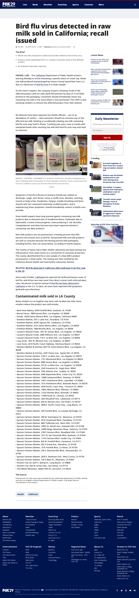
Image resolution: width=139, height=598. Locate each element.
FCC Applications (100, 558)
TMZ (4, 558)
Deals (50, 555)
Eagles (96, 525)
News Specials (122, 527)
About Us (98, 546)
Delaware (6, 530)
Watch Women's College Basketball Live (125, 572)
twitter (121, 590)
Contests (6, 550)
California (40, 75)
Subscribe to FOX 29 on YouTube (105, 224)
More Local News (9, 533)
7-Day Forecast (31, 519)
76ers (96, 533)
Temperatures (31, 530)
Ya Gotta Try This (54, 533)
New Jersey (7, 527)
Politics (74, 516)
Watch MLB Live (122, 557)
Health (40, 47)
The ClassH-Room (9, 555)
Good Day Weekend (55, 522)
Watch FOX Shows (9, 560)
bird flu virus (42, 84)
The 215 (28, 563)
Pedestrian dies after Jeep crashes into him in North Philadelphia (100, 61)
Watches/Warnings (32, 533)
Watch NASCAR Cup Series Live (126, 561)
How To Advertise (100, 560)
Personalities (98, 563)
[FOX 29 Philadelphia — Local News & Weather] (10, 4)
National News (8, 535)
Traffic (50, 527)
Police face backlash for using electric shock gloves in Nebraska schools (101, 81)
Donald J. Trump (77, 525)
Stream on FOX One (126, 546)
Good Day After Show (56, 519)
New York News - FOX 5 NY (79, 556)
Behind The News (32, 555)
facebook (117, 590)
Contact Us (98, 552)
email (134, 590)
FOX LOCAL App (77, 550)
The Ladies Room (32, 565)
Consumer (52, 552)
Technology (52, 560)
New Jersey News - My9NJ (80, 552)
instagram (126, 590)
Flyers (96, 527)
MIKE (27, 550)
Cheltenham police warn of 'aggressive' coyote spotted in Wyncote (113, 213)
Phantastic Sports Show (102, 519)
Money (51, 546)
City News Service (30, 47)
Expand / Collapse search (135, 4)
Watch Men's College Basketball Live (124, 568)
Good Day (53, 516)
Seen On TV (52, 535)
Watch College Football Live (125, 553)
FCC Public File (99, 555)
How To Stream (122, 519)
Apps (96, 550)
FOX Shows (7, 552)
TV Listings (98, 565)
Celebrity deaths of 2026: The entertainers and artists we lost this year (101, 101)
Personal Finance (54, 558)
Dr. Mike (51, 540)
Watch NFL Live (122, 550)
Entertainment (10, 546)
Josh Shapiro (75, 527)
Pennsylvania (7, 525)
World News (7, 538)
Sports (97, 516)
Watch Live (52, 530)
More (101, 4)
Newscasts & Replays (124, 522)
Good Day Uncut (54, 538)
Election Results (76, 522)
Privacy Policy (109, 148)
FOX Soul (120, 533)
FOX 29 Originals (33, 546)
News (5, 516)
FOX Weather (30, 525)
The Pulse (29, 568)
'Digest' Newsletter (55, 525)
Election (74, 519)
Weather (30, 516)
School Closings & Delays (34, 522)
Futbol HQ (97, 522)
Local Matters (122, 538)
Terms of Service (108, 150)
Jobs (95, 568)
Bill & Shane (30, 558)
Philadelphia (7, 522)
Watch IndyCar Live (123, 564)
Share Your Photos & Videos (10, 564)
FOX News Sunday (9, 540)
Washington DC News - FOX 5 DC (79, 561)
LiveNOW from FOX (124, 525)
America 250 (7, 519)
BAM (27, 552)
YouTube (120, 535)
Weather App (30, 535)
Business (51, 550)
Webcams (120, 530)
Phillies (96, 530)
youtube (130, 590)
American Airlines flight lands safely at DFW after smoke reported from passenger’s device (99, 92)
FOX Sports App (99, 538)
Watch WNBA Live (123, 576)
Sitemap (97, 571)
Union (96, 535)
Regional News (78, 546)
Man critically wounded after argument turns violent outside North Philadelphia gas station (101, 71)
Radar (28, 527)
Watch (120, 516)
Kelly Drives (30, 560)
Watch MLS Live (122, 578)
